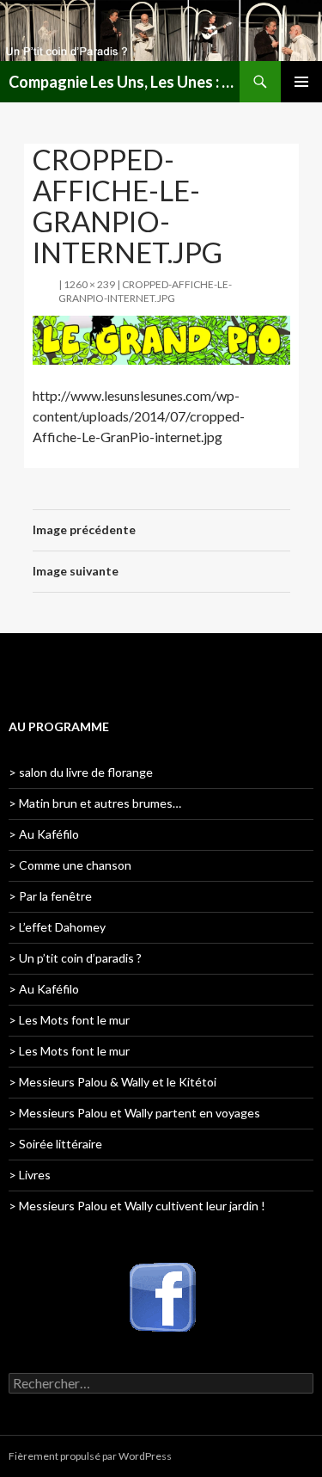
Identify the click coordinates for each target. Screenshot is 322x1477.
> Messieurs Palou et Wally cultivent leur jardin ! (137, 1205)
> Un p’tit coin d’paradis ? (75, 958)
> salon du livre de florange (81, 772)
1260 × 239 (89, 284)
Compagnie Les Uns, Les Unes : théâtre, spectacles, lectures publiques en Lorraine (124, 81)
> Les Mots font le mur (69, 1019)
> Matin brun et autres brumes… (95, 803)
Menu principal (301, 81)
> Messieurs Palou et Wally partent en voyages (134, 1112)
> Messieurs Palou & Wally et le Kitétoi (112, 1081)
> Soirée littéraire (55, 1143)
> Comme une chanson (70, 865)
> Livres (30, 1174)
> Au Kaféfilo (44, 834)
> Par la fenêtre (50, 896)
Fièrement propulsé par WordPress (90, 1455)
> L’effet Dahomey (57, 927)
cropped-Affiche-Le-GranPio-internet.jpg (145, 291)
